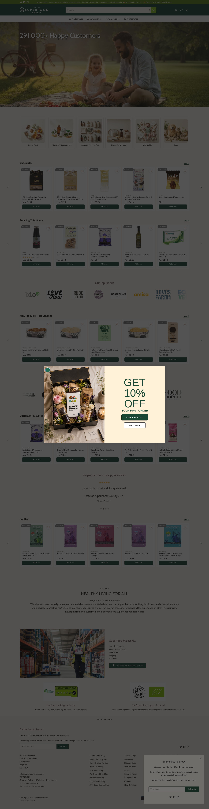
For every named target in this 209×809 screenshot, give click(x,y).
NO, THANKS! (134, 425)
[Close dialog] (47, 370)
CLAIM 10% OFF (134, 417)
